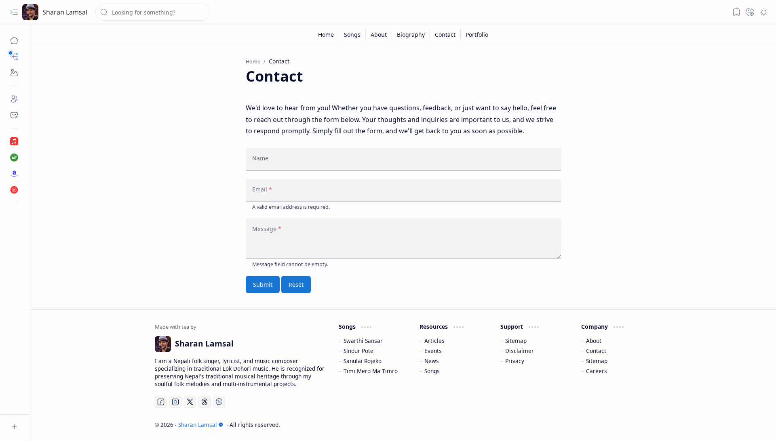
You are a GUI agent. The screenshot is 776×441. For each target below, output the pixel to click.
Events (433, 351)
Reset (296, 284)
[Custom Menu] (14, 73)
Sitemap (516, 340)
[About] (14, 99)
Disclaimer (519, 351)
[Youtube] (14, 190)
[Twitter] (190, 402)
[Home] (14, 40)
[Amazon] (14, 174)
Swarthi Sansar (363, 340)
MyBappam (637, 424)
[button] (14, 12)
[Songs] (352, 34)
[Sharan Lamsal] (30, 12)
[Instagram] (175, 402)
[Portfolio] (477, 34)
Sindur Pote (358, 351)
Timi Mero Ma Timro (371, 371)
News (431, 361)
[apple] (14, 141)
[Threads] (204, 402)
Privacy (514, 361)
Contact (596, 351)
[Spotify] (14, 157)
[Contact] (14, 115)
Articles (434, 340)
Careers (596, 371)
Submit (262, 284)
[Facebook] (161, 402)
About (593, 340)
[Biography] (411, 34)
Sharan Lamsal (64, 12)
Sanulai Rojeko (363, 361)
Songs (432, 371)
